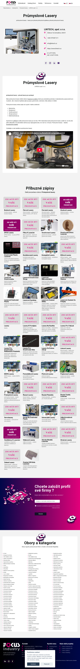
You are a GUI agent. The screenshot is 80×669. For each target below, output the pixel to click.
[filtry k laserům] (30, 225)
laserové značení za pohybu (67, 300)
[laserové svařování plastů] (11, 293)
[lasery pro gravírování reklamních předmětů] (11, 341)
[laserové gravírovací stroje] (30, 270)
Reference (48, 3)
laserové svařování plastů (11, 300)
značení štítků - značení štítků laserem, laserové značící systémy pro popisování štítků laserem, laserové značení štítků (50, 307)
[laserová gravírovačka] (11, 270)
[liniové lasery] (68, 341)
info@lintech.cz (52, 43)
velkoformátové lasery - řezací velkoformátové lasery (68, 421)
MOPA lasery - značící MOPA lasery (12, 376)
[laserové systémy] (30, 293)
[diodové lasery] (68, 203)
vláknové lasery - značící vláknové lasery (29, 442)
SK (72, 3)
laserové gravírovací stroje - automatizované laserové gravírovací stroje (30, 282)
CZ (66, 3)
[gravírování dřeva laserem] (68, 225)
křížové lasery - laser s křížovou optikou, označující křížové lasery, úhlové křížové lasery (68, 260)
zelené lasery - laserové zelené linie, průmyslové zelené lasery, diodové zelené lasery (12, 467)
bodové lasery (9, 210)
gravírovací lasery (48, 232)
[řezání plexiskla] (49, 388)
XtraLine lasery (66, 440)
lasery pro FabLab (67, 326)
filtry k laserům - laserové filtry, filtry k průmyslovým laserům (30, 236)
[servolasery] (11, 410)
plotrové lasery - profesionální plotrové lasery (49, 376)
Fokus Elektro (66, 650)
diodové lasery (66, 210)
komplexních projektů (12, 124)
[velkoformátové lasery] (68, 410)
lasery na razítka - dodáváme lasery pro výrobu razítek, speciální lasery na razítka (50, 329)
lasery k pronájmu (29, 326)
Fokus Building (66, 652)
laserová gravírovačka (9, 278)
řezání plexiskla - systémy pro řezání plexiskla (49, 397)
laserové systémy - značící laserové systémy (30, 303)
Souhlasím (33, 664)
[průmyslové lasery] (11, 3)
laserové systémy (33, 99)
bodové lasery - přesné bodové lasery (10, 213)
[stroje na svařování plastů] (30, 410)
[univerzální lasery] (49, 410)
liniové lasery (65, 348)
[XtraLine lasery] (68, 433)
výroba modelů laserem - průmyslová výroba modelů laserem (49, 445)
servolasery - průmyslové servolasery (11, 420)
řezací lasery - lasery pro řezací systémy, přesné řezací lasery (29, 398)
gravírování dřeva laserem (66, 233)
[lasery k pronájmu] (30, 318)
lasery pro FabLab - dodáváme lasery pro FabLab (66, 329)
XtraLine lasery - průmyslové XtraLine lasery (68, 442)
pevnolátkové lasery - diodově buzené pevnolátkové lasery (29, 377)
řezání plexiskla (47, 395)
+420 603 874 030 (29, 648)
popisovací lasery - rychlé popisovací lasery (67, 376)
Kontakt (56, 3)
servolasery (8, 417)
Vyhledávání (21, 3)
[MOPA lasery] (11, 367)
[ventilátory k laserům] (11, 433)
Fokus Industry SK (67, 648)
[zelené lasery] (11, 455)
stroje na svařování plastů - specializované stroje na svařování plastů (30, 422)
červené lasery (47, 210)
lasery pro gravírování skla (29, 349)
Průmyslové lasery (24, 8)
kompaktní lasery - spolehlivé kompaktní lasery (50, 258)
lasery (6, 326)
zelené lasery (9, 462)
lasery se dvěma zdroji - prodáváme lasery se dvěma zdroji (49, 353)
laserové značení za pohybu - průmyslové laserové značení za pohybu (68, 305)
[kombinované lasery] (30, 248)
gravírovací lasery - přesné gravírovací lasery (49, 235)
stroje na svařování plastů (30, 418)
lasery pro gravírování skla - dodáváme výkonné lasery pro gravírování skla (30, 353)
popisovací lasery (67, 374)
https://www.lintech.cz (54, 48)
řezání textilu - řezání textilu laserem (67, 399)
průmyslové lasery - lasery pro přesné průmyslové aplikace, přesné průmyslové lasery (12, 399)
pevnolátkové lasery (30, 374)
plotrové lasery (47, 374)
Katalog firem (32, 3)
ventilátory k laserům (12, 440)
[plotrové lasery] (49, 367)
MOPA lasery (9, 374)
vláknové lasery (29, 440)
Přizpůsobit (46, 664)
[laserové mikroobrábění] (49, 270)
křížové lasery (65, 255)
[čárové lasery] (30, 203)
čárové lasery (28, 210)
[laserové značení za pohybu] (68, 293)
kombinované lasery (30, 255)
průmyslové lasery (11, 395)
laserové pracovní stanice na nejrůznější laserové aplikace (68, 282)
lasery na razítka (48, 326)
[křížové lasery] (68, 248)
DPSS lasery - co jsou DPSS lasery (11, 235)
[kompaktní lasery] (49, 248)
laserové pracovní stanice (67, 278)
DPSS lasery (9, 232)
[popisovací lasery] (68, 367)
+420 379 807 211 (52, 38)
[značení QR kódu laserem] (30, 455)
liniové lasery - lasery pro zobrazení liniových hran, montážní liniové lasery (67, 352)
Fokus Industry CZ (67, 646)
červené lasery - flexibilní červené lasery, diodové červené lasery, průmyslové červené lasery (49, 214)
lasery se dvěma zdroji (48, 349)
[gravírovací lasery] (49, 225)
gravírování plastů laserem (11, 255)
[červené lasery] (49, 203)
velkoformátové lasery (66, 418)
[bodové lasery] (11, 203)
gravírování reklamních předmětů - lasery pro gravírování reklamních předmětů (10, 356)
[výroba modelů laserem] (49, 433)
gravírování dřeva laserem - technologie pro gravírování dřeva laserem (67, 237)
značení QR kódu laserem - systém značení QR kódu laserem (30, 467)
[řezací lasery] (30, 388)
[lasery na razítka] (49, 318)
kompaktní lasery (48, 255)
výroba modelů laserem (47, 440)
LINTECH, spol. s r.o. (33, 8)
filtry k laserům (29, 232)
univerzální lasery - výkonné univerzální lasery (49, 420)
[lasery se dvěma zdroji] (49, 341)
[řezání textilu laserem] (68, 388)
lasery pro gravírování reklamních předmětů (12, 349)
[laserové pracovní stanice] (68, 270)
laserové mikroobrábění (47, 278)
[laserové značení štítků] (49, 293)
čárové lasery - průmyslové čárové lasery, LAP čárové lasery (30, 213)
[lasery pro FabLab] (68, 318)
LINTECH (15, 121)
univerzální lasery (48, 417)
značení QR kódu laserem (29, 463)
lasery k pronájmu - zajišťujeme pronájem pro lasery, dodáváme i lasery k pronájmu (30, 330)
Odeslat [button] (40, 514)
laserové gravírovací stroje (30, 278)
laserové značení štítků (48, 300)
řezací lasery (28, 395)
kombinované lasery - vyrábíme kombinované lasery (29, 259)
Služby (40, 3)
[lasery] (11, 318)
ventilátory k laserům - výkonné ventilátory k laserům (10, 443)
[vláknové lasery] (30, 433)
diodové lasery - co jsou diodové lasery (67, 213)
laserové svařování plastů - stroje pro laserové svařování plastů (12, 305)
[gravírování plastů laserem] (11, 248)
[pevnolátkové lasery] (30, 367)
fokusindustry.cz (7, 8)
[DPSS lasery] (11, 225)
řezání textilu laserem (65, 395)
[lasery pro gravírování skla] (30, 341)
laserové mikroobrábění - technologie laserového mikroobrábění (48, 282)
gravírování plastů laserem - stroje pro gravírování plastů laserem (12, 260)
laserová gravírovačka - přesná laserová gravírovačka (10, 282)
